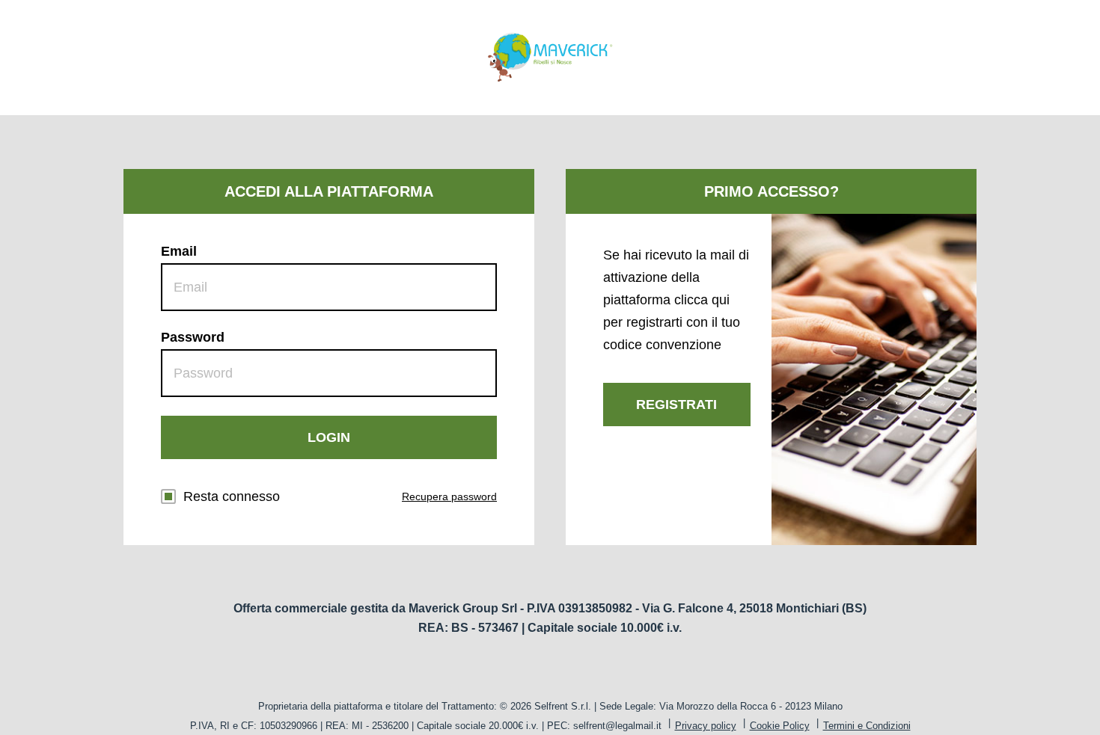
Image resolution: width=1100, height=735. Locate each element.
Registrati (676, 404)
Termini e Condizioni (867, 725)
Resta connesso (231, 496)
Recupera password (449, 496)
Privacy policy (705, 725)
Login (329, 437)
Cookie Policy (780, 725)
